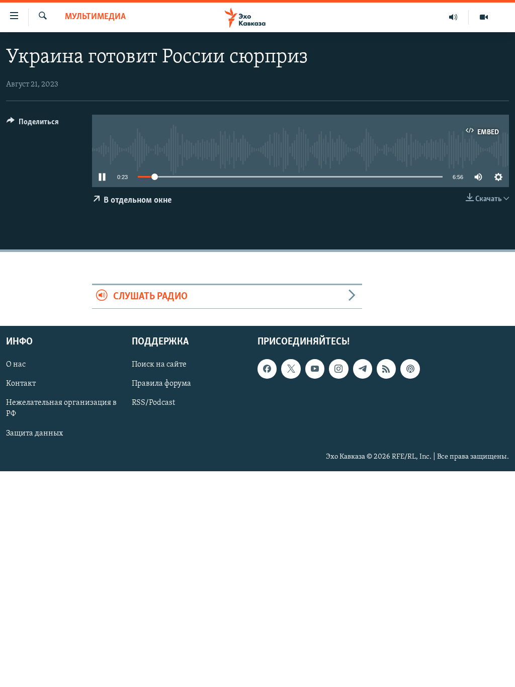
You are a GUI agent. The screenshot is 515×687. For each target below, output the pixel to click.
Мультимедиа (95, 17)
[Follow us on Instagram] (338, 369)
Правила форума (161, 384)
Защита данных (34, 434)
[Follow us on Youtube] (314, 369)
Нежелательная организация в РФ (61, 408)
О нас (16, 365)
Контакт (21, 384)
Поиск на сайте (159, 365)
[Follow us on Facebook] (267, 369)
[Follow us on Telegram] (362, 369)
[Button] (33, 124)
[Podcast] (409, 369)
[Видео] (484, 17)
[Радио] (453, 17)
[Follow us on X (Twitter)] (290, 369)
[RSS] (386, 369)
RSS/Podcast (153, 403)
